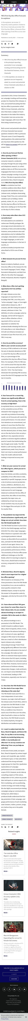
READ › (6, 871)
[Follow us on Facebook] (9, 989)
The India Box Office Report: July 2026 (11, 854)
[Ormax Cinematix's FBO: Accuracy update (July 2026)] (13, 885)
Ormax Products (7, 815)
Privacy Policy (4, 1019)
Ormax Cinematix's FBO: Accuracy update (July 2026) (12, 896)
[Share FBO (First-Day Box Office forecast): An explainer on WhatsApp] (12, 44)
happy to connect (12, 144)
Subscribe (14, 979)
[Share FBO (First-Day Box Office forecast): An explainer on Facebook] (8, 44)
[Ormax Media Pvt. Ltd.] (3, 3)
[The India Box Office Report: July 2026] (13, 844)
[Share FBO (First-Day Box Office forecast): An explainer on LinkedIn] (5, 44)
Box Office (18, 819)
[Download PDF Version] (17, 44)
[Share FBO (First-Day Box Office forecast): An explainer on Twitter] (2, 44)
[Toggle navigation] (26, 1)
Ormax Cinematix (7, 819)
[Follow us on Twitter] (4, 989)
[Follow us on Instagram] (19, 989)
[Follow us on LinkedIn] (14, 989)
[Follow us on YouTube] (24, 989)
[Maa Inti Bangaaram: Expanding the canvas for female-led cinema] (13, 926)
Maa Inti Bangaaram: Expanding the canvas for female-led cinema (13, 938)
